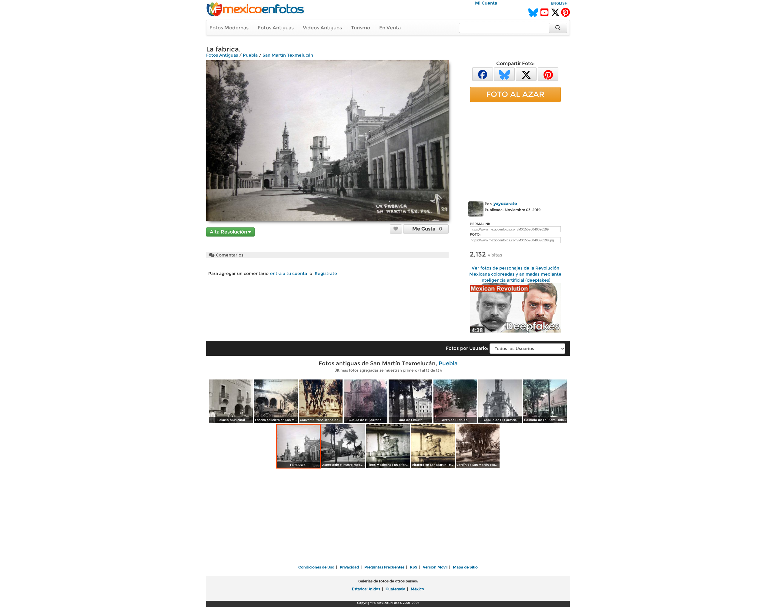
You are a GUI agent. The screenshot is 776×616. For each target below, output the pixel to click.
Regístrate (326, 273)
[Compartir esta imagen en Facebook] (482, 74)
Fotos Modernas (229, 28)
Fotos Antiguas (276, 28)
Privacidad (349, 567)
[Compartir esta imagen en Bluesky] (504, 74)
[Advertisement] (515, 150)
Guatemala (395, 589)
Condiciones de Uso (316, 567)
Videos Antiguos (322, 28)
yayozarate (505, 203)
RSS (413, 567)
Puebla (250, 55)
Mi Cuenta (486, 3)
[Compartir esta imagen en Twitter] (526, 74)
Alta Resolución (229, 232)
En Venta (390, 28)
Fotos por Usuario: (467, 348)
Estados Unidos (366, 589)
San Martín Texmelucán (288, 55)
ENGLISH (559, 3)
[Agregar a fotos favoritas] (396, 228)
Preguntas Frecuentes (384, 567)
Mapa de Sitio (465, 567)
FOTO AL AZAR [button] (515, 94)
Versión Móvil (435, 567)
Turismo (360, 28)
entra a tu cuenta (288, 273)
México (417, 589)
